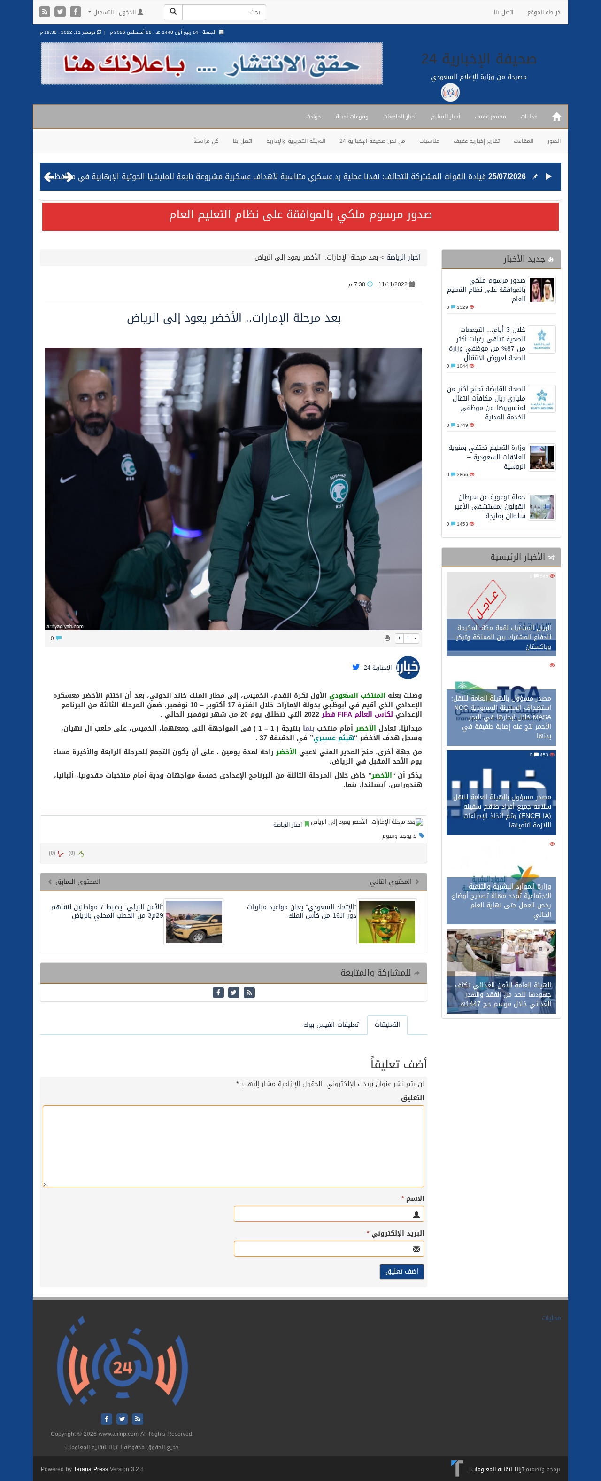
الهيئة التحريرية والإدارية (295, 141)
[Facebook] (75, 12)
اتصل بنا (503, 12)
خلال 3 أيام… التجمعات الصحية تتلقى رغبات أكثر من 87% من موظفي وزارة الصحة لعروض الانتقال (487, 343)
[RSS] (46, 12)
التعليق (412, 1098)
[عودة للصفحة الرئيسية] (122, 1361)
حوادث (313, 116)
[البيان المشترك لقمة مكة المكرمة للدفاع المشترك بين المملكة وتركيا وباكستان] (501, 615)
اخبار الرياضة (403, 257)
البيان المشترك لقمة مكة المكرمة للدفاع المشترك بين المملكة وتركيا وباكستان (502, 637)
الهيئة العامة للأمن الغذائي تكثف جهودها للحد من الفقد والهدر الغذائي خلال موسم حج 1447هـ (503, 994)
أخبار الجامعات (399, 116)
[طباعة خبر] (387, 638)
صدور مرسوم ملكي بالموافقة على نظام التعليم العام (300, 214)
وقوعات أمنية (352, 116)
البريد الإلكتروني (395, 1233)
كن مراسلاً (206, 141)
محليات (529, 116)
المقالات (523, 141)
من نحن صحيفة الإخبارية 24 (372, 141)
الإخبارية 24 (378, 668)
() (52, 853)
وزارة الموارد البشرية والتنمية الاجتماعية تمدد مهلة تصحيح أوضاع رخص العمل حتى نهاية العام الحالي (501, 900)
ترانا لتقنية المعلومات (497, 1469)
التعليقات (387, 1024)
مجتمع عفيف (490, 116)
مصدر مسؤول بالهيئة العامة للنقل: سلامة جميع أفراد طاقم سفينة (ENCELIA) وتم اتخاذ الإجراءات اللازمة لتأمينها (501, 811)
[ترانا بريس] (457, 1469)
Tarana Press (91, 1469)
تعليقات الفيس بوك (331, 1024)
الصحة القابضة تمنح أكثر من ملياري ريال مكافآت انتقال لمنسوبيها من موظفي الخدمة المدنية (486, 403)
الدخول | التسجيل (115, 12)
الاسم (412, 1199)
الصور (554, 141)
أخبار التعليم (445, 116)
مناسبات (429, 141)
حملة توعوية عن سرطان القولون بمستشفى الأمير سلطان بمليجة (490, 506)
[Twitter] (61, 12)
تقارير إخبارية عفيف (477, 141)
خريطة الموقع (544, 12)
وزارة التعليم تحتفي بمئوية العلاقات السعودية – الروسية (486, 457)
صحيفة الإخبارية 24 (479, 59)
